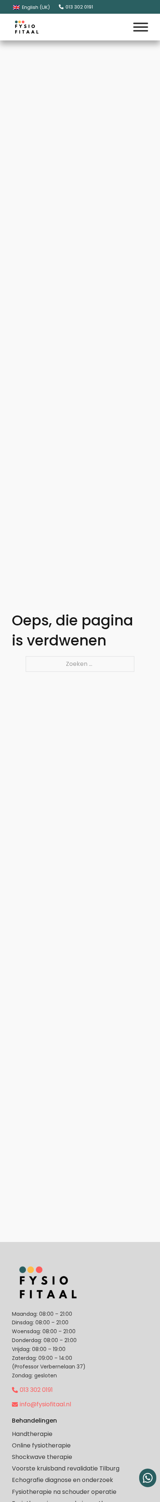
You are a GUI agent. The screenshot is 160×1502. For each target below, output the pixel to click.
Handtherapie (32, 1434)
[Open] (140, 27)
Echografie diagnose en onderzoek (62, 1480)
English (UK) (35, 7)
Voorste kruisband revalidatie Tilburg (65, 1468)
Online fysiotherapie (41, 1445)
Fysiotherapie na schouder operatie (64, 1492)
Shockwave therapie (42, 1457)
